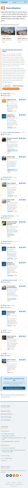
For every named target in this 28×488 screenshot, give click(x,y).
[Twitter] (10, 475)
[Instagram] (14, 475)
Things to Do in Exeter (5, 411)
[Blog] (17, 475)
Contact (8, 482)
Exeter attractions (18, 86)
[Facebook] (7, 475)
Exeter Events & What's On (6, 414)
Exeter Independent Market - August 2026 (10, 441)
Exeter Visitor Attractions (6, 417)
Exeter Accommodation (5, 420)
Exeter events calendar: (9, 433)
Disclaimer (14, 482)
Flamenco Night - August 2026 (8, 435)
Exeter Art (4, 460)
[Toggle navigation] (25, 2)
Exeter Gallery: (9, 458)
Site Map (19, 482)
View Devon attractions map (11, 88)
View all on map (6, 95)
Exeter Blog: (12, 448)
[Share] (20, 475)
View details (23, 99)
